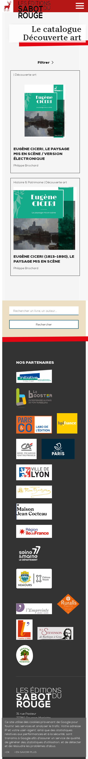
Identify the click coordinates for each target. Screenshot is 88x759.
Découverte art (25, 75)
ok (7, 752)
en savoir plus (26, 752)
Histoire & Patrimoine (28, 182)
